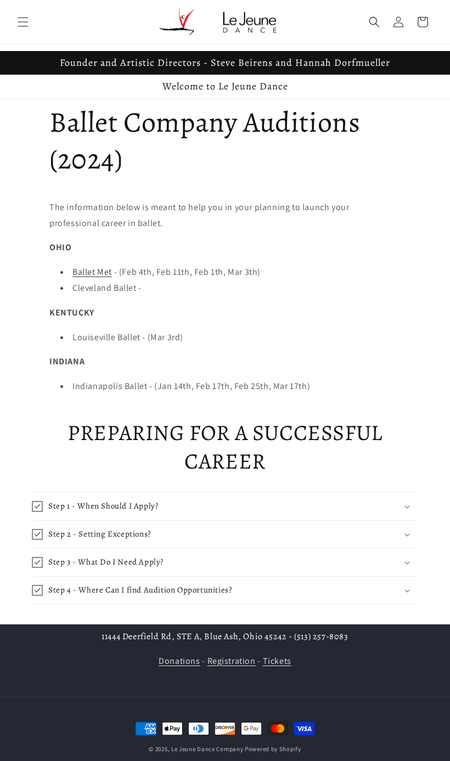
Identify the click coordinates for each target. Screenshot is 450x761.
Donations (179, 661)
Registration (231, 661)
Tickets (277, 661)
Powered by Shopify (273, 749)
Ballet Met (92, 272)
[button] (23, 22)
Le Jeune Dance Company (207, 749)
